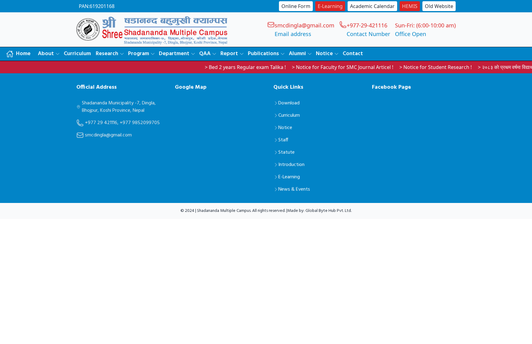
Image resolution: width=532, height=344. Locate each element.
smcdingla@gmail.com (108, 135)
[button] (48, 53)
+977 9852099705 (140, 123)
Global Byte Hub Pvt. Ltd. (328, 210)
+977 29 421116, (102, 123)
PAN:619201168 (97, 6)
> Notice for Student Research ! (427, 67)
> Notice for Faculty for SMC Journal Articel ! (334, 67)
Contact (353, 53)
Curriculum (77, 53)
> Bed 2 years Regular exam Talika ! (237, 67)
